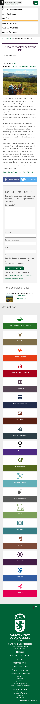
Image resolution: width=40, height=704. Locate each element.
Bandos (20, 680)
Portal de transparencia (20, 655)
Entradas (9, 32)
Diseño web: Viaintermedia (28, 701)
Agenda (20, 659)
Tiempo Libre (32, 66)
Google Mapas (20, 697)
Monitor (25, 66)
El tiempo (20, 692)
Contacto (20, 640)
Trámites (9, 23)
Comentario (10, 205)
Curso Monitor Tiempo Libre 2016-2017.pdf (18, 172)
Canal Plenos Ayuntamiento (20, 646)
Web (6, 248)
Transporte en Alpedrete (20, 694)
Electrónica (9, 14)
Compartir (13, 179)
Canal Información (20, 648)
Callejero (20, 695)
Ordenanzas (20, 682)
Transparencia (12, 10)
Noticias (20, 652)
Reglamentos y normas (20, 684)
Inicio (3, 38)
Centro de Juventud (17, 66)
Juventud (8, 38)
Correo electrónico (12, 240)
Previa (6, 18)
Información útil (20, 663)
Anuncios (10, 28)
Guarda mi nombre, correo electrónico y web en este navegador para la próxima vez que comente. (19, 260)
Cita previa (20, 676)
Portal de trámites (20, 670)
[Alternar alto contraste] (2, 2)
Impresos (20, 678)
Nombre (8, 232)
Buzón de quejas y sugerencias (20, 686)
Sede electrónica (20, 666)
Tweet (6, 60)
